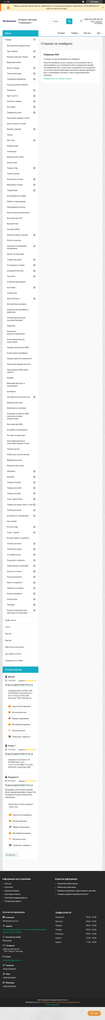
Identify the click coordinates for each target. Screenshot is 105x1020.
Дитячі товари (13, 68)
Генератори (12, 293)
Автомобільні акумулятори (18, 46)
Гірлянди (10, 605)
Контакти (9, 887)
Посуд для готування (16, 560)
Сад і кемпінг (12, 51)
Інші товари (12, 521)
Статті (7, 627)
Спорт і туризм (13, 532)
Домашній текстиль (15, 271)
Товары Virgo (12, 168)
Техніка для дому (14, 73)
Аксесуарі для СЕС (15, 218)
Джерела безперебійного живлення (18, 311)
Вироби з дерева (14, 129)
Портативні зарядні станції (18, 118)
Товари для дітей (14, 113)
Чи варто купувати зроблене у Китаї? (72, 894)
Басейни (10, 477)
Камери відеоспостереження (19, 359)
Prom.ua (65, 1000)
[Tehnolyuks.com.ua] (9, 21)
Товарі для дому (14, 482)
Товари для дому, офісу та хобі (20, 505)
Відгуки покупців (12, 891)
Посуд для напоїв (14, 577)
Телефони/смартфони (16, 79)
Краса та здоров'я (14, 582)
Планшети (11, 90)
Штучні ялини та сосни (16, 124)
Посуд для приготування (17, 85)
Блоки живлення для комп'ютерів (16, 340)
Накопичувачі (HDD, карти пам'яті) (17, 371)
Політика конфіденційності (16, 898)
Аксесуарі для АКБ (15, 424)
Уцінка (9, 135)
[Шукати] (69, 21)
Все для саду (12, 527)
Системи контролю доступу (18, 397)
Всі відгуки (10, 855)
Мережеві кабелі (14, 62)
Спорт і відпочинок (15, 499)
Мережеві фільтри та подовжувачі (16, 384)
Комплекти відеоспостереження (16, 332)
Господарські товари (15, 265)
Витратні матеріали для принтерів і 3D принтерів (17, 611)
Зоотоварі (11, 107)
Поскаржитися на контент (49, 1002)
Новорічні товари (14, 101)
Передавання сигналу (16, 207)
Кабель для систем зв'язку (18, 454)
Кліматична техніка (15, 179)
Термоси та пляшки (15, 588)
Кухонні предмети (14, 594)
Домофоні (11, 391)
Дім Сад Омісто (13, 299)
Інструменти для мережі (17, 430)
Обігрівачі (11, 471)
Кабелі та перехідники (16, 201)
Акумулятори (12, 146)
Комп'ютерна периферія (17, 353)
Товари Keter (12, 190)
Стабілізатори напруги (16, 282)
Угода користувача (13, 901)
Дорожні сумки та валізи (17, 235)
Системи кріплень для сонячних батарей (16, 319)
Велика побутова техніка (17, 57)
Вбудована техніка (15, 185)
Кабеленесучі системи (16, 408)
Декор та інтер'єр (14, 571)
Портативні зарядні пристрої (19, 364)
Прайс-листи (10, 620)
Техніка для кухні (14, 510)
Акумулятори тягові (15, 466)
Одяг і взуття (12, 96)
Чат (96, 1013)
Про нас (87, 33)
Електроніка (12, 599)
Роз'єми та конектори (16, 435)
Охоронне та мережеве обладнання (17, 247)
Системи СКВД (13, 229)
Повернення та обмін (14, 661)
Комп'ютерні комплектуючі (18, 213)
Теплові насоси (13, 449)
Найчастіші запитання (14, 647)
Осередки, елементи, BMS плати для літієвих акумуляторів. (18, 416)
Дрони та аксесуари (15, 254)
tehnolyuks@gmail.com (12, 960)
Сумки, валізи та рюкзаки (17, 566)
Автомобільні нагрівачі (16, 304)
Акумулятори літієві (15, 157)
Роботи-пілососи (14, 240)
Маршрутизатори (14, 460)
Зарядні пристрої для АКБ (18, 347)
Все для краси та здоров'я (18, 538)
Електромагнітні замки (16, 196)
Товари (74, 33)
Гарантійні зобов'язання (67, 884)
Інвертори (11, 326)
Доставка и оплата (13, 654)
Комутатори (12, 163)
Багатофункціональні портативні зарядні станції (18, 442)
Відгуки (8, 640)
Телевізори (11, 151)
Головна (61, 33)
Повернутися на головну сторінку (58, 79)
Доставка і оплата (12, 894)
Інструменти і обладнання (18, 516)
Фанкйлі (10, 378)
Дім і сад (10, 140)
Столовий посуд (13, 555)
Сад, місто (11, 276)
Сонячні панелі (13, 174)
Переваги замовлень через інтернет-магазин (76, 891)
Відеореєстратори (14, 403)
